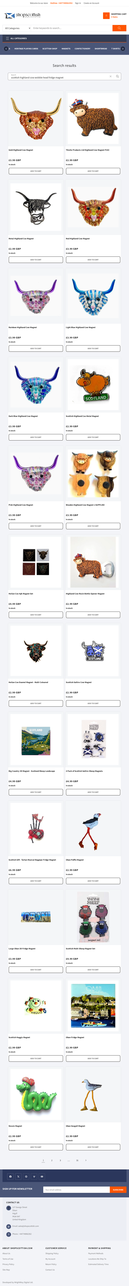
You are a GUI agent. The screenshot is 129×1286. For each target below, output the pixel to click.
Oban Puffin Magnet (75, 859)
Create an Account (91, 3)
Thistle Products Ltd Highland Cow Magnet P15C (87, 150)
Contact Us (50, 1269)
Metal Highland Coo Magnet (21, 238)
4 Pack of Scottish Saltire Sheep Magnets (84, 771)
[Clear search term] (110, 76)
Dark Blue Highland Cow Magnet (23, 416)
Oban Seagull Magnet (75, 1126)
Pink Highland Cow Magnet (21, 505)
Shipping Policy (52, 1253)
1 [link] (43, 1160)
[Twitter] (18, 1176)
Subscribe (118, 1189)
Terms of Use (8, 1259)
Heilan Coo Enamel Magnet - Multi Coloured (28, 682)
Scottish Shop (47, 48)
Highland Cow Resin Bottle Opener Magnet (85, 593)
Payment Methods (95, 1253)
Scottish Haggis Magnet (19, 1037)
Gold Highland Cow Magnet (21, 150)
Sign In (78, 3)
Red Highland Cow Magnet (78, 238)
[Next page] (85, 1160)
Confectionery (79, 48)
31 (77, 1160)
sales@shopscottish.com (28, 1226)
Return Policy (50, 1264)
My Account (50, 1259)
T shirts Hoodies (117, 48)
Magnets (63, 48)
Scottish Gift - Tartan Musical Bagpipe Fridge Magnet (32, 859)
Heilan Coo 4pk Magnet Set (21, 593)
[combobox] (64, 76)
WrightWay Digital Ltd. (23, 1282)
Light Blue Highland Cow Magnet (80, 327)
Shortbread (98, 48)
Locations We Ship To (97, 1259)
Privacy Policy (8, 1264)
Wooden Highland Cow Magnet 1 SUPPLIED (85, 505)
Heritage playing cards (23, 48)
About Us (6, 1253)
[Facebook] (10, 1176)
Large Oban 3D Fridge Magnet (22, 948)
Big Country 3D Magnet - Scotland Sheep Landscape (32, 771)
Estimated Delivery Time (98, 1264)
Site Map (6, 1269)
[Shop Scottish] (27, 15)
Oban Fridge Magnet (75, 1037)
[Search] (119, 28)
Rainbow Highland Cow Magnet (23, 327)
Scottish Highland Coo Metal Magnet (82, 416)
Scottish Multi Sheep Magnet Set (80, 948)
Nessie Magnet (15, 1126)
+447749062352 (65, 3)
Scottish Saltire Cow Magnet (79, 682)
